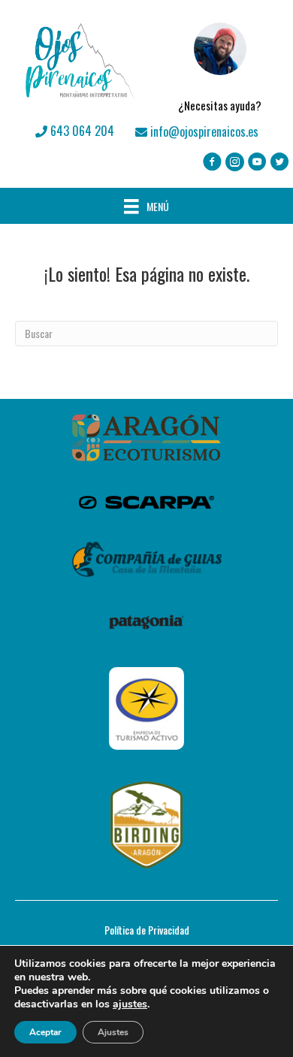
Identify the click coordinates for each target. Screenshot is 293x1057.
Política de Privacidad (146, 930)
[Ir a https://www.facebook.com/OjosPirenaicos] (212, 163)
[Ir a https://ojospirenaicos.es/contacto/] (219, 61)
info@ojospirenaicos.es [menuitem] (202, 131)
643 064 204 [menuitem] (80, 131)
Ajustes (113, 1032)
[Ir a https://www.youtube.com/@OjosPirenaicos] (257, 163)
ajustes (130, 1004)
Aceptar (45, 1032)
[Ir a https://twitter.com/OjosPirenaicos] (279, 163)
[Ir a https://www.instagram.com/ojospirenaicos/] (234, 163)
